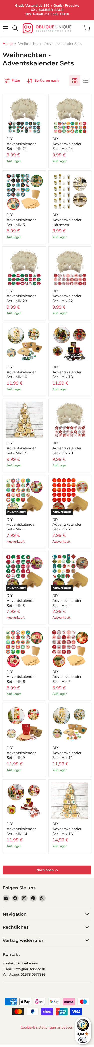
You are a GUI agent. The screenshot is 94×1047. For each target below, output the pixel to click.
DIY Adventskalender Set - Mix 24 (66, 143)
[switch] (82, 1040)
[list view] (85, 80)
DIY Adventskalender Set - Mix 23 (21, 296)
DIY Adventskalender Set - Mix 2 (66, 524)
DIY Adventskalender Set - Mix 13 (66, 372)
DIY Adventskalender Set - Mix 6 (21, 676)
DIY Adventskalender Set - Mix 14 (21, 828)
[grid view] (74, 80)
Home (8, 44)
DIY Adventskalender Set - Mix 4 (66, 600)
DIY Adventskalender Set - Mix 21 (21, 143)
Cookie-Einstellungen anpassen (47, 1027)
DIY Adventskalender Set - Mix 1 (21, 524)
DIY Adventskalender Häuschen (66, 219)
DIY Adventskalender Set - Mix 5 (21, 219)
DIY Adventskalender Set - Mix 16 (66, 828)
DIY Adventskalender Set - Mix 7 (66, 676)
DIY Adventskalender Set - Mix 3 (21, 600)
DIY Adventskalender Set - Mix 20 (66, 448)
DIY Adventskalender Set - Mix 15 (21, 448)
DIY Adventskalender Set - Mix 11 (66, 752)
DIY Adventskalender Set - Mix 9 (21, 752)
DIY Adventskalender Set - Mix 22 (66, 296)
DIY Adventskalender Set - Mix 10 (21, 372)
